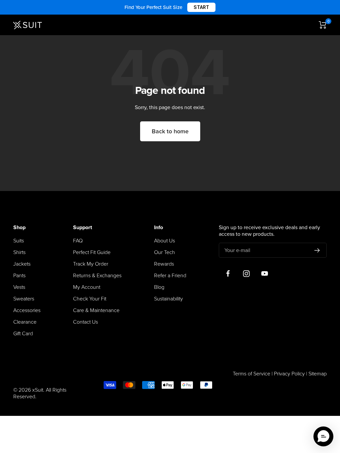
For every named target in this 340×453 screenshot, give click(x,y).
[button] (323, 436)
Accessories (27, 310)
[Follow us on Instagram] (246, 273)
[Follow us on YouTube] (264, 273)
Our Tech (164, 252)
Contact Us (85, 322)
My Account (86, 287)
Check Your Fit (89, 298)
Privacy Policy (289, 373)
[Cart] (323, 25)
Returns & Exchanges (97, 275)
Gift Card (23, 333)
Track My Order (90, 264)
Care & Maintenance (96, 310)
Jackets (22, 264)
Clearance (25, 322)
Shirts (19, 252)
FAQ (78, 240)
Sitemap (317, 373)
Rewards (164, 264)
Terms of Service (251, 373)
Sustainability (168, 298)
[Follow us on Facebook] (228, 273)
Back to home (170, 131)
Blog (159, 287)
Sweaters (23, 298)
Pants (19, 275)
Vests (19, 287)
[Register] (317, 250)
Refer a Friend (170, 275)
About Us (164, 240)
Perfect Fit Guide (92, 252)
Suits (18, 240)
